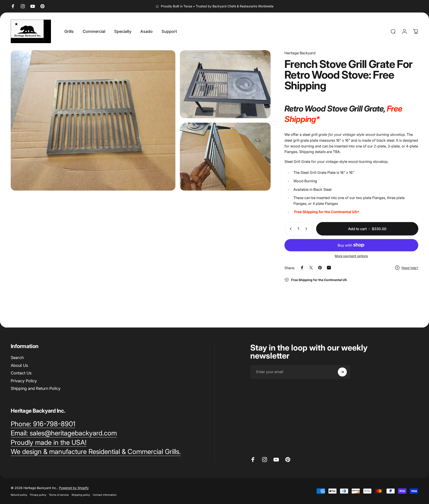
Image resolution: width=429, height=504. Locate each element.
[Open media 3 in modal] (225, 157)
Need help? (410, 267)
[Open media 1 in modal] (93, 120)
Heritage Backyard (299, 53)
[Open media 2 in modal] (225, 84)
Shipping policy (81, 494)
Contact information (105, 494)
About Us (19, 365)
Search (17, 357)
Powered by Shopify (74, 488)
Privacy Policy (24, 380)
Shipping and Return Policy (36, 388)
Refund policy (19, 494)
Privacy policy (38, 494)
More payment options (351, 256)
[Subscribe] (342, 372)
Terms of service (59, 494)
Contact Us (21, 373)
